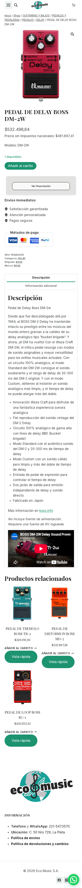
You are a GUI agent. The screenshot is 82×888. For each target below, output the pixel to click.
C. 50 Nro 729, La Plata (47, 832)
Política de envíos (25, 838)
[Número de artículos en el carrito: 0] (74, 5)
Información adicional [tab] (41, 286)
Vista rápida (21, 657)
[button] (72, 34)
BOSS (19, 262)
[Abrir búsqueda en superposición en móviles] (16, 5)
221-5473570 (59, 826)
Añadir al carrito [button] (19, 648)
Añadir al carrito (20, 166)
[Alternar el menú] (8, 5)
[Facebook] (59, 880)
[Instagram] (67, 880)
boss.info (46, 511)
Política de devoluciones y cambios (40, 844)
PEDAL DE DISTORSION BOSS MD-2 (60, 633)
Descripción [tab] (41, 277)
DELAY (22, 258)
